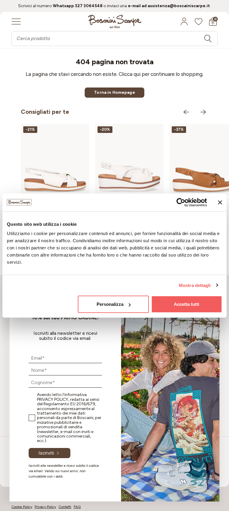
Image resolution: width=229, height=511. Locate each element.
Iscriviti (46, 453)
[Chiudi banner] (220, 202)
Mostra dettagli (195, 285)
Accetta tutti (186, 304)
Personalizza (110, 304)
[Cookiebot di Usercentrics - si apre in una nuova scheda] (181, 202)
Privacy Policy (52, 399)
